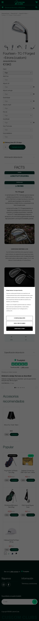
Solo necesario (19, 323)
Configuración (19, 318)
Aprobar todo (19, 328)
